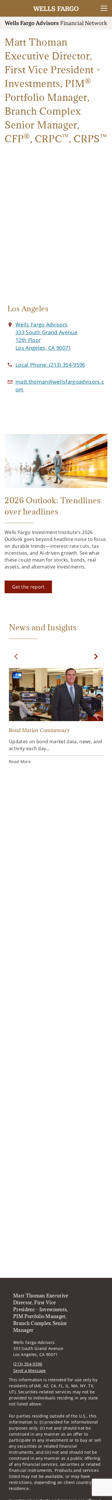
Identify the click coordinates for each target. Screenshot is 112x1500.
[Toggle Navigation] (104, 8)
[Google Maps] (56, 231)
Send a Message (29, 1370)
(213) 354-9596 (27, 1364)
